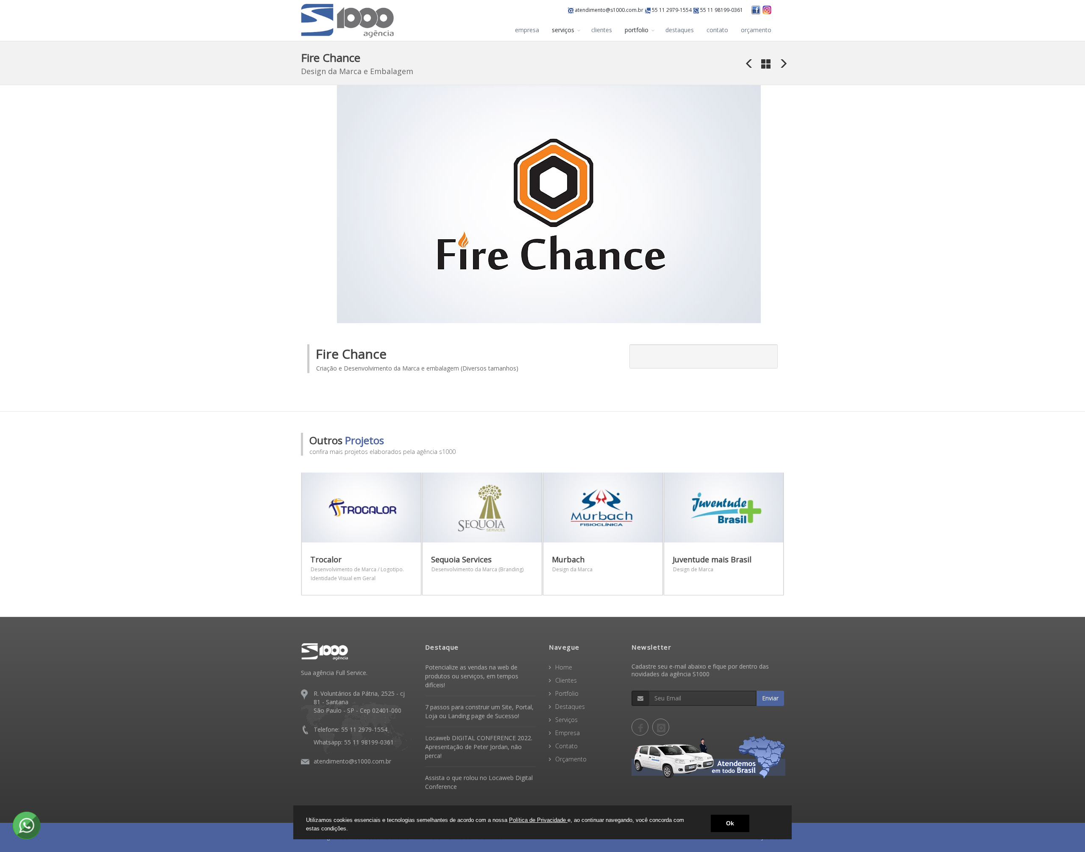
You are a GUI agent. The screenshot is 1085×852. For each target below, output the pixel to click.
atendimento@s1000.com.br (608, 10)
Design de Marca (693, 569)
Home (563, 667)
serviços (563, 30)
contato (717, 30)
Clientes (566, 680)
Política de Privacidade (538, 820)
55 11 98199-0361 (721, 10)
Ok (730, 823)
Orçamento (571, 759)
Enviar (770, 698)
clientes (601, 30)
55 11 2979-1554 (671, 10)
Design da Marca (572, 569)
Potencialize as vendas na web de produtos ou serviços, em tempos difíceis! (471, 676)
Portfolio (567, 693)
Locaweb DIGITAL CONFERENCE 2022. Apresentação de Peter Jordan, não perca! (478, 747)
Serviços (566, 720)
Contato (566, 746)
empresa (527, 30)
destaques (679, 30)
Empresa (567, 733)
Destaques (570, 707)
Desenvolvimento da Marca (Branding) (477, 569)
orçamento (756, 30)
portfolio (636, 30)
